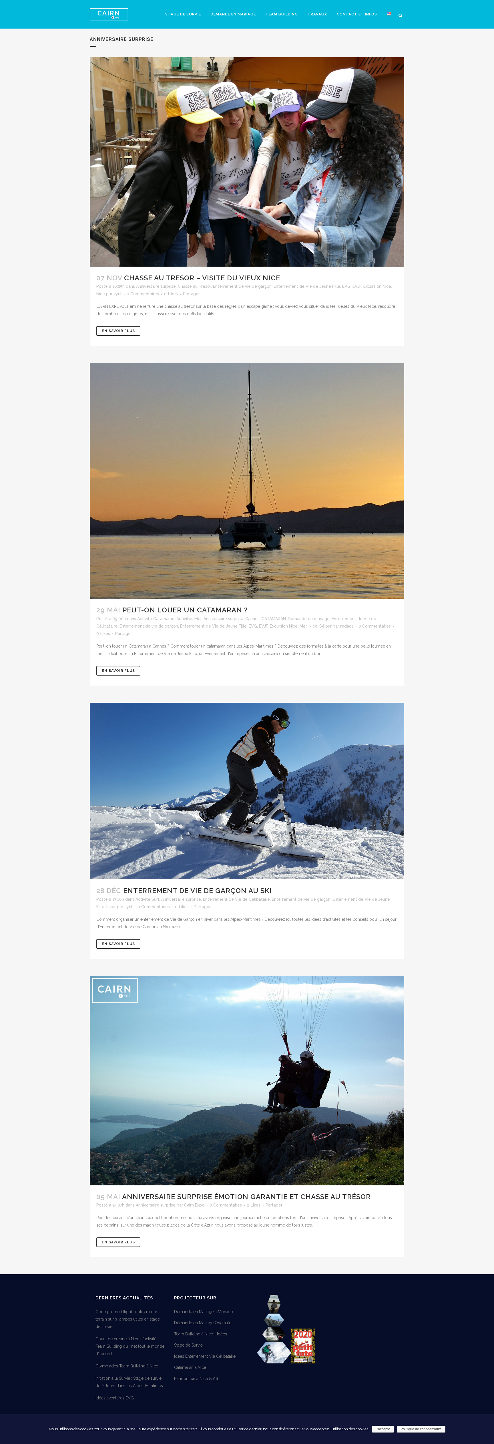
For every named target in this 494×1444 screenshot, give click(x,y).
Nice (100, 293)
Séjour (325, 626)
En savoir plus (118, 331)
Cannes (252, 618)
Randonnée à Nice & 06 (196, 1378)
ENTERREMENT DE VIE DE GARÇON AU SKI (197, 890)
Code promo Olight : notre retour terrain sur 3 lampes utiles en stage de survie (127, 1319)
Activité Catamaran (155, 618)
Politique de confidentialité (421, 1429)
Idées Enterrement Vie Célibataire (205, 1356)
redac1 (346, 626)
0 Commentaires (143, 293)
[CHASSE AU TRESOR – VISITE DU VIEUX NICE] (247, 162)
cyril (117, 293)
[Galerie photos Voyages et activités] (274, 1362)
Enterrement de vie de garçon (242, 286)
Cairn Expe (194, 1205)
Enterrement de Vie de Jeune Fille (307, 286)
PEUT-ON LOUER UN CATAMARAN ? (185, 610)
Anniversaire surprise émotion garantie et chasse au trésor (246, 1197)
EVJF (356, 286)
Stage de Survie (188, 1345)
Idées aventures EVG (114, 1398)
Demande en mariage (309, 618)
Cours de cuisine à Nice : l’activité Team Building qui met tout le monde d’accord (129, 1346)
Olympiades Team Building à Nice (126, 1366)
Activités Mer (189, 618)
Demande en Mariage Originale (202, 1323)
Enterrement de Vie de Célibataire (236, 899)
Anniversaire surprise (156, 286)
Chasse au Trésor (194, 286)
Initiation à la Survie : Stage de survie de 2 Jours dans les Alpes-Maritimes (129, 1382)
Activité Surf (147, 899)
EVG (346, 286)
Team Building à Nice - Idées (200, 1334)
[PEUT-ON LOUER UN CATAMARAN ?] (247, 481)
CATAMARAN (274, 618)
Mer (303, 626)
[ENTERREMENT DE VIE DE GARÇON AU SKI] (247, 791)
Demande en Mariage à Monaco (203, 1311)
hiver (111, 906)
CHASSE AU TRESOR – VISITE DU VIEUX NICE (202, 278)
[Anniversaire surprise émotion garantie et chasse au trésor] (247, 1080)
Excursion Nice (377, 286)
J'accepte (383, 1429)
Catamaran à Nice (190, 1367)
